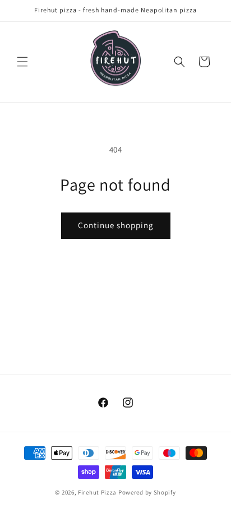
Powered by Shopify (147, 492)
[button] (22, 61)
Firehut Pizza (97, 492)
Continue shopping (116, 225)
